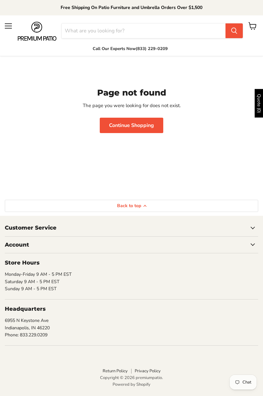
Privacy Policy (148, 371)
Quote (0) (259, 103)
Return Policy (115, 371)
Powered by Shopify (131, 384)
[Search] (234, 30)
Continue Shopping (131, 125)
